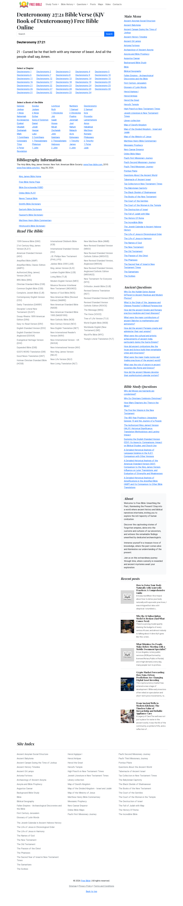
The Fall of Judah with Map (137, 213)
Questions (81, 4)
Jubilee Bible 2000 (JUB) (62, 264)
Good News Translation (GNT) (31, 356)
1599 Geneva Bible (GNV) (28, 241)
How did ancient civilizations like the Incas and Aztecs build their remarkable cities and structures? (142, 349)
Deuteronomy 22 (44, 85)
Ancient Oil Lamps (132, 41)
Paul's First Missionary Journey (138, 158)
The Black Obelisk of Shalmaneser (140, 192)
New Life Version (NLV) (61, 359)
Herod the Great (131, 100)
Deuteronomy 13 (64, 78)
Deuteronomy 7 (43, 75)
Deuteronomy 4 (82, 71)
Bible (126, 67)
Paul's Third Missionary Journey (138, 166)
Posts (93, 4)
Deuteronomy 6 (24, 75)
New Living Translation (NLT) (63, 363)
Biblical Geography (132, 71)
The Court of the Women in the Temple (142, 205)
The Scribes (129, 276)
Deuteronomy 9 (82, 75)
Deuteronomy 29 (83, 89)
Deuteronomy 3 (63, 71)
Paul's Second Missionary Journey (140, 162)
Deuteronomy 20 (103, 82)
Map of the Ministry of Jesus (137, 136)
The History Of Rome (134, 218)
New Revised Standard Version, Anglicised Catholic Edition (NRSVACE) (98, 271)
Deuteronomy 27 (44, 89)
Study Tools (51, 4)
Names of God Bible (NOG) (62, 293)
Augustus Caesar (132, 58)
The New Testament (134, 247)
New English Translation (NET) (64, 328)
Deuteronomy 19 (83, 82)
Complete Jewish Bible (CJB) (30, 293)
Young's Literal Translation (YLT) (99, 339)
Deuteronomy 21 (25, 85)
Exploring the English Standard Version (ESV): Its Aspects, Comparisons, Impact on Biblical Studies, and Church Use (143, 442)
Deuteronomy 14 (83, 78)
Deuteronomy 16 (25, 82)
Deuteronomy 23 (64, 85)
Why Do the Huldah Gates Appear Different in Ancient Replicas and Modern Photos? (143, 294)
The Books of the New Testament (140, 196)
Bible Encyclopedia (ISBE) (31, 187)
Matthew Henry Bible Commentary (35, 220)
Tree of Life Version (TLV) (96, 318)
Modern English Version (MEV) (64, 281)
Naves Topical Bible (28, 198)
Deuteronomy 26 (25, 89)
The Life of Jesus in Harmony (138, 238)
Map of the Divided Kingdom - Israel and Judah (90, 788)
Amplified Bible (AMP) (27, 260)
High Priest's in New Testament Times (142, 108)
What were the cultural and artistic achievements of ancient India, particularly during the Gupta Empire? (141, 338)
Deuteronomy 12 (44, 78)
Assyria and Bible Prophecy (136, 54)
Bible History (67, 4)
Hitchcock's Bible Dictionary (32, 226)
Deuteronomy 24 (83, 85)
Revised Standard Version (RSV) (99, 298)
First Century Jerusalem (135, 83)
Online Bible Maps (132, 153)
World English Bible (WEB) (96, 323)
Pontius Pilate (130, 171)
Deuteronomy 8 (63, 75)
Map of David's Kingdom (135, 124)
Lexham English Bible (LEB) (63, 272)
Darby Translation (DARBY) (29, 304)
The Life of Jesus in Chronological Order (143, 234)
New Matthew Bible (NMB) (96, 241)
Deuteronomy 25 (103, 85)
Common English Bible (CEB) (30, 288)
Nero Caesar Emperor (134, 149)
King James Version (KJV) (62, 268)
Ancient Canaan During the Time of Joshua (37, 763)
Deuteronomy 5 (102, 71)
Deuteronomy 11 (25, 78)
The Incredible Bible (133, 222)
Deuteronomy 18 (64, 82)
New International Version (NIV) (65, 347)
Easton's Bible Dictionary (30, 209)
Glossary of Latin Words (135, 87)
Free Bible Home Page (29, 182)
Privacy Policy (85, 886)
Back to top (91, 891)
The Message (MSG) (93, 310)
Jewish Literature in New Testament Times (88, 775)
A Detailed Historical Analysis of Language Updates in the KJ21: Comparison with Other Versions (139, 453)
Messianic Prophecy (133, 145)
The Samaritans (131, 271)
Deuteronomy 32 (44, 92)
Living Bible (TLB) (58, 276)
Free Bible (85, 880)
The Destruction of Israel (136, 209)
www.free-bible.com (92, 164)
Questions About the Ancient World (140, 175)
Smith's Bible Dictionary (30, 204)
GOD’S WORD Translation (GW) (31, 352)
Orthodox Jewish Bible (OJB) (97, 286)
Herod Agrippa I (131, 91)
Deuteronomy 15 (103, 78)
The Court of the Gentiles (136, 201)
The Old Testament (133, 251)
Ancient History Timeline (135, 37)
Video (108, 4)
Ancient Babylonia (132, 25)
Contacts (117, 4)
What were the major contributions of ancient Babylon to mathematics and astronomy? (141, 320)
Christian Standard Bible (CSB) (31, 284)
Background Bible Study (135, 62)
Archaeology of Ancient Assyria (138, 49)
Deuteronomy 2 (43, 71)
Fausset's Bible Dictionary (31, 215)
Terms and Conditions (104, 886)
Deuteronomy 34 (83, 92)
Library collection (132, 120)
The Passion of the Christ (136, 255)
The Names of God (133, 242)
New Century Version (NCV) (63, 324)
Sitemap (73, 886)
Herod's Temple (131, 104)
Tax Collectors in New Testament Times (143, 183)
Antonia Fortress (132, 45)
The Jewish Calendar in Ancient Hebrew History (39, 823)
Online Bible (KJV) (27, 193)
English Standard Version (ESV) (31, 328)
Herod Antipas (130, 96)
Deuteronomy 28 (64, 89)
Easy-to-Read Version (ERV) (30, 324)
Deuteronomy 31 (25, 92)
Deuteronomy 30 (103, 89)
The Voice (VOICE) (92, 314)
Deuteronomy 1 (24, 71)
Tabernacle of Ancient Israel (137, 179)
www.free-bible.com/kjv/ (28, 167)
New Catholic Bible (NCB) (62, 319)
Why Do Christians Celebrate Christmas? (143, 398)
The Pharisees (130, 260)
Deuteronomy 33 (64, 92)
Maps (100, 4)
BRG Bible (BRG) (24, 280)
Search (109, 34)
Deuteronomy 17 (44, 82)
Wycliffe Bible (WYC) (94, 334)
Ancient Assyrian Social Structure (139, 20)
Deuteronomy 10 (103, 75)
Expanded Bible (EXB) (27, 347)
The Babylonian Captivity (135, 188)
